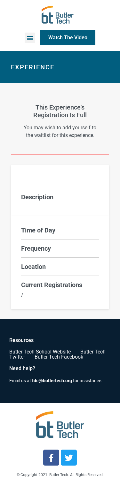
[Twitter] (69, 458)
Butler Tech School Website (40, 352)
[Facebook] (51, 458)
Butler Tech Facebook (59, 357)
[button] (30, 38)
